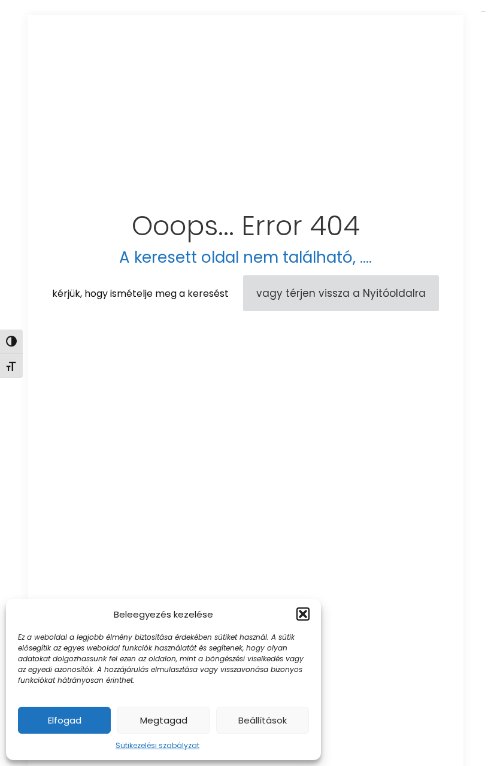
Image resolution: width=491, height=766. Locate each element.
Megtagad (163, 720)
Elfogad (64, 720)
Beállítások (262, 720)
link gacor (483, 11)
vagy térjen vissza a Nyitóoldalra (341, 293)
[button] (303, 614)
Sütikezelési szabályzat (157, 745)
